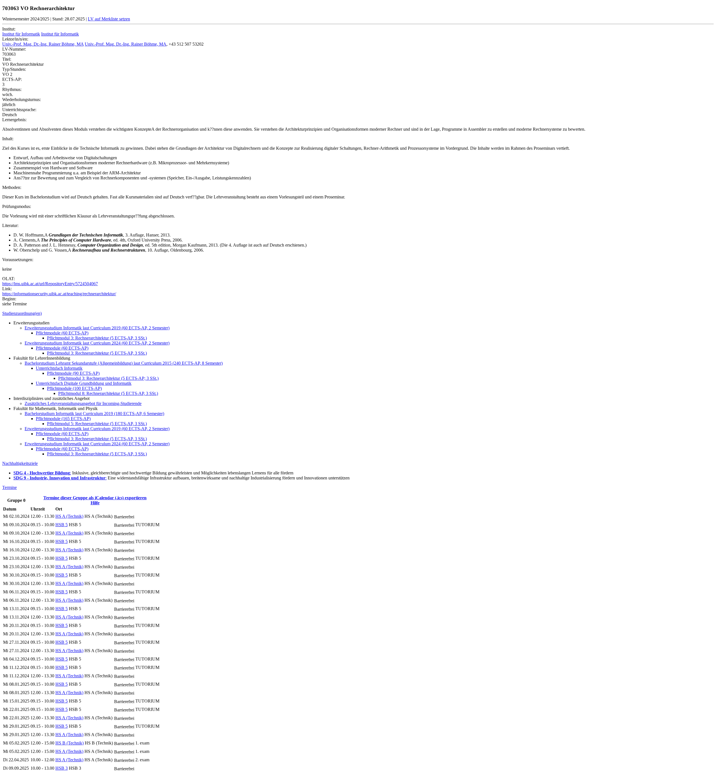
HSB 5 (61, 524)
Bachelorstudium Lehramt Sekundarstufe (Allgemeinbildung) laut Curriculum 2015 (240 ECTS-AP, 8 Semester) (124, 363)
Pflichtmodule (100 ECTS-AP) (74, 388)
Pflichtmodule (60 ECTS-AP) (62, 333)
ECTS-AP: (12, 79)
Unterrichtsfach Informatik (59, 368)
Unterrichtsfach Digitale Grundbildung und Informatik (83, 383)
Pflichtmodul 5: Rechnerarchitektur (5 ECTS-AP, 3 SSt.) (97, 423)
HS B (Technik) (69, 743)
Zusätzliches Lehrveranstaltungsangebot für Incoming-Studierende (83, 403)
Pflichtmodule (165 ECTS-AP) (63, 418)
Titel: (6, 59)
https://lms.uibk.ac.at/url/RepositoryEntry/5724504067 (50, 283)
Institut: (8, 29)
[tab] (358, 313)
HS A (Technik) (69, 516)
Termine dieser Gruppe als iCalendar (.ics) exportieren (95, 497)
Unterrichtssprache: (19, 109)
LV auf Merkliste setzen (109, 19)
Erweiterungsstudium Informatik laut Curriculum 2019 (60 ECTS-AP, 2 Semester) (97, 328)
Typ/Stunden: (14, 69)
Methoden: (11, 187)
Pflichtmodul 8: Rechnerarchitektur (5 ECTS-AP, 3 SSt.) (108, 393)
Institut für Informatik (21, 34)
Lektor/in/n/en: (15, 39)
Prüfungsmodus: (16, 206)
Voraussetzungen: (17, 259)
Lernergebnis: (14, 119)
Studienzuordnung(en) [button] (22, 313)
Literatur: (10, 225)
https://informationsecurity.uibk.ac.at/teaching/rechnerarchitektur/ (59, 293)
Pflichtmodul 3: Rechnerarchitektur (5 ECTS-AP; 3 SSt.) (108, 378)
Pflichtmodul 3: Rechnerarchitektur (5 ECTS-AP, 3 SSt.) (97, 338)
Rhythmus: (12, 89)
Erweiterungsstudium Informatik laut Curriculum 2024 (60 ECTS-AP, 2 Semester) (97, 343)
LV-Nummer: (14, 49)
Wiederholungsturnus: (21, 99)
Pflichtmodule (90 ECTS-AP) (73, 373)
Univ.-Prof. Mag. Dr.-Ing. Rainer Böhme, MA (43, 44)
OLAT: (8, 278)
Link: (7, 288)
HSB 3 (61, 768)
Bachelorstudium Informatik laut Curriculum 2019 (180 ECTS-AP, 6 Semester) (94, 413)
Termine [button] (9, 487)
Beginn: (9, 298)
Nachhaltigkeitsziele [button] (20, 463)
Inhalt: (7, 138)
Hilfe (95, 502)
